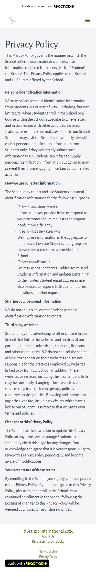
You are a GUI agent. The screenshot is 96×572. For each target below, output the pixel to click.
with (38, 6)
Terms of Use (48, 552)
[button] (88, 20)
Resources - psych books (48, 541)
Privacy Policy (48, 557)
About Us (48, 536)
